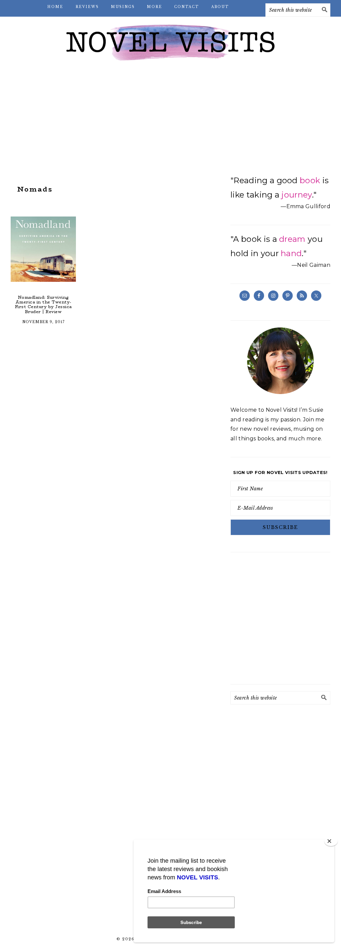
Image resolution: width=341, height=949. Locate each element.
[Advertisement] (170, 120)
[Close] (331, 841)
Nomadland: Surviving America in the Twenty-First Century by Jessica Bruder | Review (43, 304)
